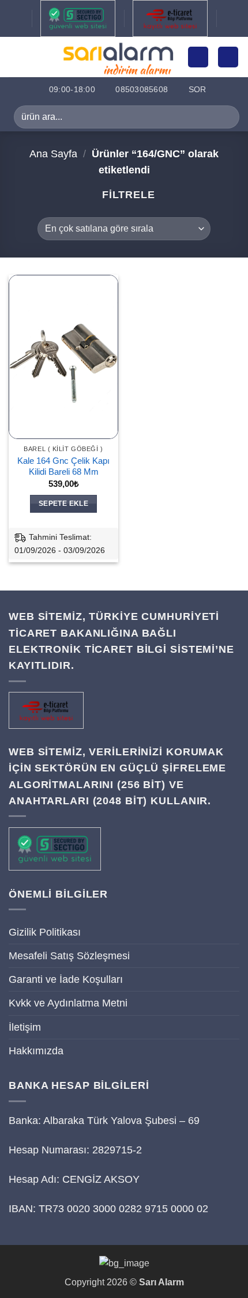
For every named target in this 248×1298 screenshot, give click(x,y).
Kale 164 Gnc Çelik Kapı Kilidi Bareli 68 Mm (63, 466)
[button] (16, 57)
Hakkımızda (36, 1051)
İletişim (25, 1027)
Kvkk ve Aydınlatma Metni (68, 1003)
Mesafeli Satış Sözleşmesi (69, 956)
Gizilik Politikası (45, 932)
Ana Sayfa (53, 154)
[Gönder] (226, 116)
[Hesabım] (198, 57)
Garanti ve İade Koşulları (66, 979)
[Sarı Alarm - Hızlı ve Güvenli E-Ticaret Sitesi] (117, 57)
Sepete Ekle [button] (63, 503)
